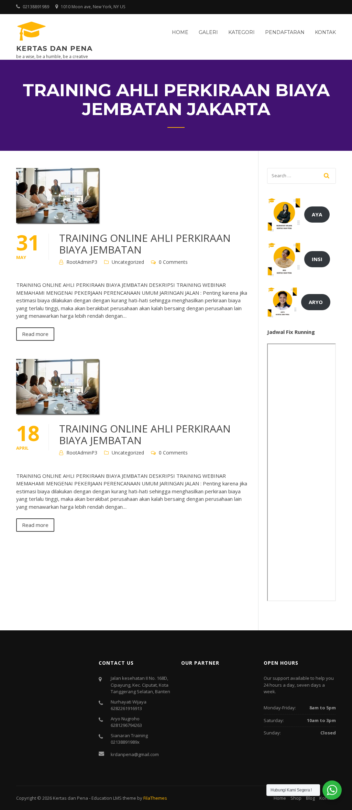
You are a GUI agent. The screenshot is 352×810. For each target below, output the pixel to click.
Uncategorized (128, 262)
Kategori (241, 32)
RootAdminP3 (81, 262)
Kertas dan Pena (54, 48)
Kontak (325, 32)
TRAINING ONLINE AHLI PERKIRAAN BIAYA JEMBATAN (145, 244)
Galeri (208, 32)
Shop (295, 798)
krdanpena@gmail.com (135, 754)
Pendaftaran (285, 32)
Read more (35, 333)
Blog (310, 798)
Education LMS (106, 798)
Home (180, 32)
